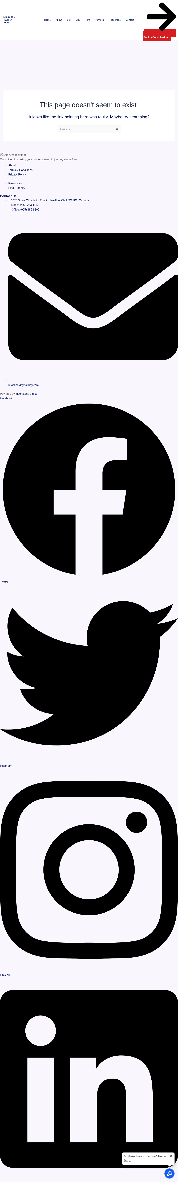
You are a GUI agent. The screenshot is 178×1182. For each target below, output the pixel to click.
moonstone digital (26, 393)
